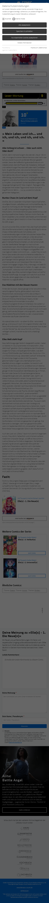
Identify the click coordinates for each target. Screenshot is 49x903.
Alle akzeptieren (24, 25)
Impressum (34, 48)
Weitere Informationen (24, 43)
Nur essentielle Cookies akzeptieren (24, 37)
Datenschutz (43, 48)
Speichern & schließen (24, 31)
